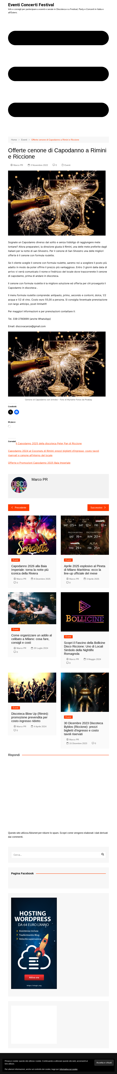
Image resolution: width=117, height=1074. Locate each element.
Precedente (20, 507)
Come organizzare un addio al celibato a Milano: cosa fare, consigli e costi (31, 639)
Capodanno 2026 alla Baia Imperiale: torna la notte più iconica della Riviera (29, 569)
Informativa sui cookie (69, 1069)
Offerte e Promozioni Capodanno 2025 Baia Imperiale (39, 462)
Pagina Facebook (22, 873)
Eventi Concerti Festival (31, 4)
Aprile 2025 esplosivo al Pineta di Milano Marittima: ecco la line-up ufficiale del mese (84, 569)
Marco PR (18, 165)
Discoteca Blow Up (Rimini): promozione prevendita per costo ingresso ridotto (30, 717)
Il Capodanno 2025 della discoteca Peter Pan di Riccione (49, 443)
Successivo (96, 507)
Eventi (67, 165)
